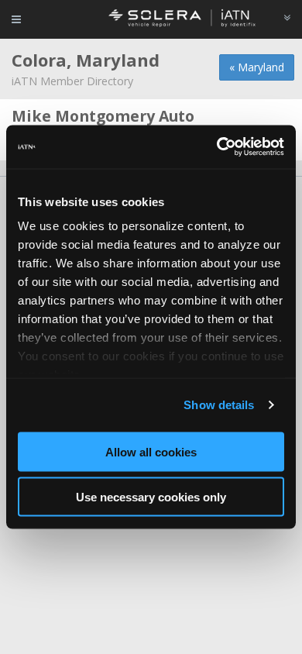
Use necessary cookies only (151, 497)
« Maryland (256, 67)
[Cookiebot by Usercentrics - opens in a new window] (217, 147)
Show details (219, 404)
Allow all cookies (151, 451)
